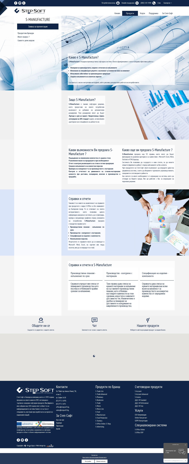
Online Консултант (141, 418)
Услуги (142, 13)
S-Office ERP (139, 432)
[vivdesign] (50, 445)
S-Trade (98, 403)
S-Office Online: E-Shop (103, 424)
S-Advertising (99, 426)
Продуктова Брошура (26, 33)
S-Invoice (138, 397)
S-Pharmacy (99, 397)
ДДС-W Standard (140, 400)
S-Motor (98, 406)
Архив (58, 429)
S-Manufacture (100, 415)
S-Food (97, 412)
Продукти (130, 13)
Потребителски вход (108, 3)
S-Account (138, 391)
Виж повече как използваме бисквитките (95, 457)
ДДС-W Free (139, 406)
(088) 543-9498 (146, 3)
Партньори (59, 426)
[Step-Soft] (30, 445)
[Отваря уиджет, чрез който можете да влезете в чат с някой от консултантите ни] (175, 452)
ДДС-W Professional (141, 403)
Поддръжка (153, 13)
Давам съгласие (101, 461)
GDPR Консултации (141, 420)
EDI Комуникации (140, 415)
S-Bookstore (99, 400)
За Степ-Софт (167, 13)
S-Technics (98, 421)
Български (167, 3)
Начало (117, 13)
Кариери (59, 423)
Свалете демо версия (26, 40)
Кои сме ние (60, 420)
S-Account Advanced (141, 394)
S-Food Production (101, 418)
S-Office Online (140, 429)
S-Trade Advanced (101, 394)
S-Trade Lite (99, 391)
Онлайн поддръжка (128, 3)
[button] (94, 356)
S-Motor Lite (99, 409)
